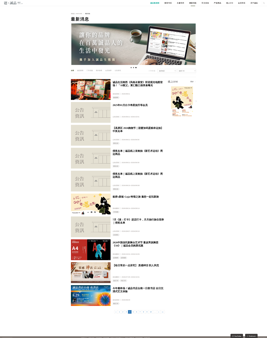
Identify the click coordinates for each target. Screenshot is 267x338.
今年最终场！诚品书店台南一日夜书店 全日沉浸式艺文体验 (138, 290)
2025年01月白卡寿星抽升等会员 (130, 105)
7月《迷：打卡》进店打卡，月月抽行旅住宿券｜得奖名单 (138, 221)
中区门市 (123, 280)
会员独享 (108, 70)
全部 (72, 70)
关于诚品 (254, 3)
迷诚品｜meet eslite (76, 13)
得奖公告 (115, 143)
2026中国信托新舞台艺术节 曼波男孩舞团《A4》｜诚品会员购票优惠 (135, 244)
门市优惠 (90, 70)
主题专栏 (180, 3)
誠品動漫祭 (155, 3)
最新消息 (193, 3)
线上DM (229, 3)
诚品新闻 (80, 70)
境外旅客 (99, 70)
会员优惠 (123, 257)
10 (151, 312)
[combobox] (166, 71)
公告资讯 (118, 70)
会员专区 (241, 3)
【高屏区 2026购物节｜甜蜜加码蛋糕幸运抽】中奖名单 (138, 129)
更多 (192, 81)
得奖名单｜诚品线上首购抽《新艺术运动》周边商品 (138, 152)
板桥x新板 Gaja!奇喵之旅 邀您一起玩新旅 (136, 196)
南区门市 (115, 303)
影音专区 (168, 3)
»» (162, 312)
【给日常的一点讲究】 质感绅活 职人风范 (136, 265)
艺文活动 (205, 3)
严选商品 (217, 3)
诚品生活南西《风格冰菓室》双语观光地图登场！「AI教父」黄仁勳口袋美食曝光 (138, 84)
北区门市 (115, 280)
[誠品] (13, 3)
